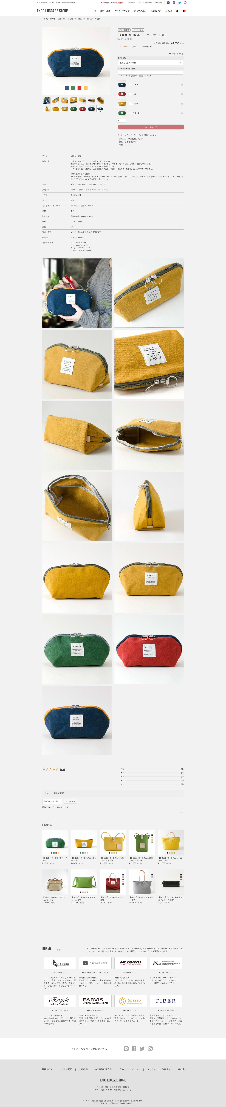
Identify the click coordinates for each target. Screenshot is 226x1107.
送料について (124, 145)
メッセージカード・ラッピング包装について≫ (136, 135)
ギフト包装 (122, 58)
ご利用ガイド (45, 1070)
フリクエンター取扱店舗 (159, 1070)
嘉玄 (60, 19)
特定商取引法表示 (103, 1070)
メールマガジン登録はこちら (91, 1049)
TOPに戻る (182, 1070)
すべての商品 (140, 11)
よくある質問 (65, 1070)
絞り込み (72, 801)
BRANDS (53, 19)
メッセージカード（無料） (127, 69)
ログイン (140, 3)
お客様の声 (156, 11)
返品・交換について (127, 142)
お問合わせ (157, 3)
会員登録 (148, 3)
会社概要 (132, 3)
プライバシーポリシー (129, 1070)
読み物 (169, 11)
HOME (45, 19)
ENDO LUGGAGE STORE (113, 1080)
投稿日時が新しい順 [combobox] (51, 801)
